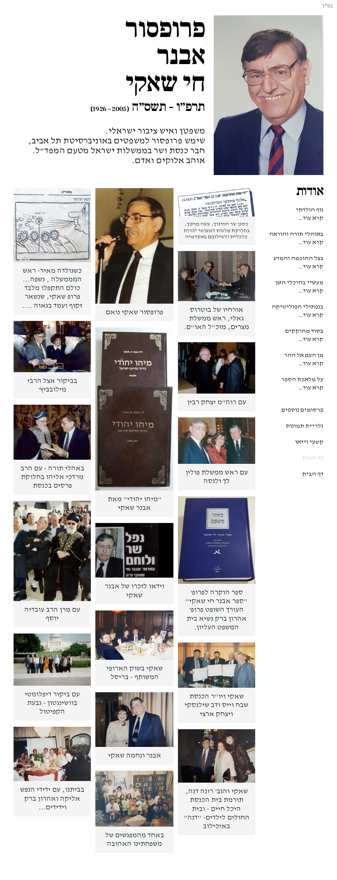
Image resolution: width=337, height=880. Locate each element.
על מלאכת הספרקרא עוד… (302, 383)
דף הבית (312, 458)
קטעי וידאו (309, 442)
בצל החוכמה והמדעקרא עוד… (298, 262)
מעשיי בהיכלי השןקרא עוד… (299, 286)
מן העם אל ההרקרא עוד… (303, 359)
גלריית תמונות (304, 426)
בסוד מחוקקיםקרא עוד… (304, 335)
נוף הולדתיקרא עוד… (309, 214)
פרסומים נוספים (302, 410)
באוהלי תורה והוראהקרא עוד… (296, 238)
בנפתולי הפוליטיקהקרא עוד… (297, 311)
